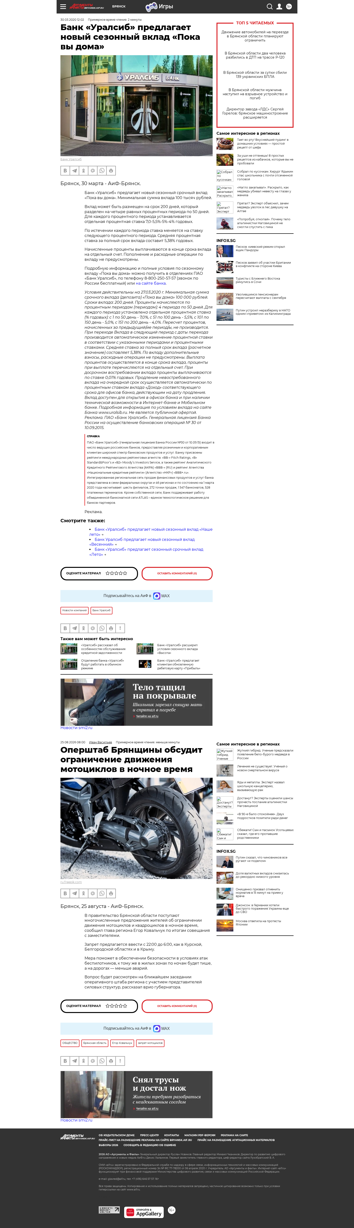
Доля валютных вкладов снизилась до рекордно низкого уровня (262, 875)
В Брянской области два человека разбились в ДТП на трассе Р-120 (255, 55)
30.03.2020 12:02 (72, 19)
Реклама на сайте (234, 1135)
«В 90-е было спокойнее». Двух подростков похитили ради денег (262, 816)
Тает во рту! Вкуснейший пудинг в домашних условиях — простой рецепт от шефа (262, 143)
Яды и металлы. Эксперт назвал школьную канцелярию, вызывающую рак (261, 786)
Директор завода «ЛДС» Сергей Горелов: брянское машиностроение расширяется (255, 113)
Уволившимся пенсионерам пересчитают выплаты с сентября (261, 296)
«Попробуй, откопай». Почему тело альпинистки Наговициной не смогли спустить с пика (263, 223)
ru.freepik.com (71, 882)
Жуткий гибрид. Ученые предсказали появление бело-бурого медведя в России (265, 754)
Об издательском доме (117, 1135)
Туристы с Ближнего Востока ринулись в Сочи (258, 280)
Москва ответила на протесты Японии (258, 922)
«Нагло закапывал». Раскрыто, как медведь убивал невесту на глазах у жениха (264, 191)
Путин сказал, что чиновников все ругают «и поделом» (261, 859)
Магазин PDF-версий (199, 1135)
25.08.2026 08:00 (72, 742)
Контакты (171, 1135)
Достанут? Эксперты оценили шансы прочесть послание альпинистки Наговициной (265, 802)
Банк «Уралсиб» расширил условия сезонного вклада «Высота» (177, 649)
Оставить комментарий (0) (177, 573)
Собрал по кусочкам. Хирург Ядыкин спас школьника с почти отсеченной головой (265, 175)
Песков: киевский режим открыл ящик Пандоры (260, 248)
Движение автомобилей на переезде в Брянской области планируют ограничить (255, 36)
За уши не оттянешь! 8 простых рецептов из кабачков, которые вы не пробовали (265, 159)
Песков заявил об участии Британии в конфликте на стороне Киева (263, 264)
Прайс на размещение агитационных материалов (236, 1140)
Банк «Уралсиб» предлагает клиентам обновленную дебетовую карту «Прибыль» (178, 664)
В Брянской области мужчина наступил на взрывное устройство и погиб (255, 94)
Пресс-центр (149, 1135)
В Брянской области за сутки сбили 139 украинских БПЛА (255, 75)
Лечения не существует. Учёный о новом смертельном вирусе (262, 768)
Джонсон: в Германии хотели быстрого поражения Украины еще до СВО (262, 909)
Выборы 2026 (108, 1145)
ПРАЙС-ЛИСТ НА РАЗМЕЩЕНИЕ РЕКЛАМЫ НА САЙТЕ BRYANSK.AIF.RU (145, 1140)
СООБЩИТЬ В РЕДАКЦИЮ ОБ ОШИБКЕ (150, 1145)
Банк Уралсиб (71, 159)
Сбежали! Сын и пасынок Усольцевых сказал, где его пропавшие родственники (265, 833)
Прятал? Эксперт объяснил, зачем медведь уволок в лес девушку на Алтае (262, 207)
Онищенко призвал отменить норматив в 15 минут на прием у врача (259, 893)
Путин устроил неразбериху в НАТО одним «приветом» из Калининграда (263, 312)
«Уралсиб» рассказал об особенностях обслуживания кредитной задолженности (103, 649)
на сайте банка (151, 283)
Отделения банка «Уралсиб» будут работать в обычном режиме (102, 664)
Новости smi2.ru (76, 727)
